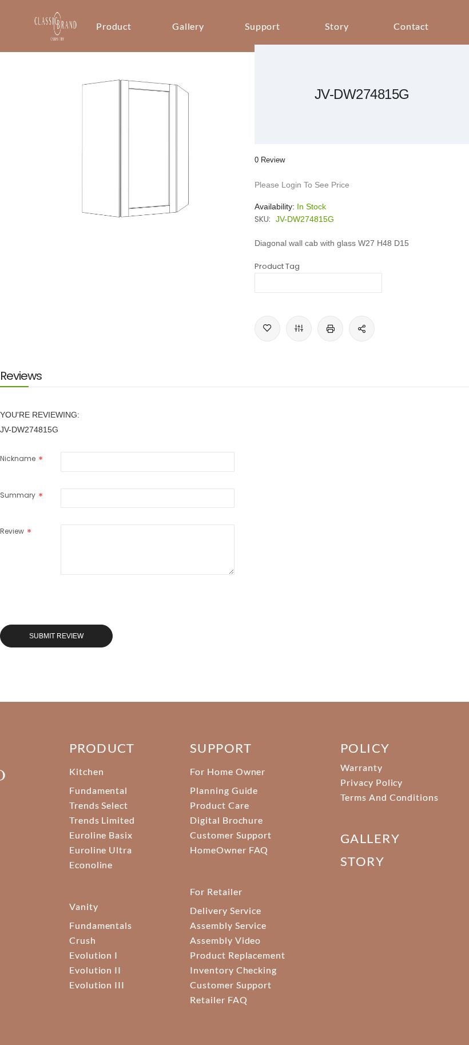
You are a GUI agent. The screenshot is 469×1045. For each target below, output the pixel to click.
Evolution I (93, 954)
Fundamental (98, 790)
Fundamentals (101, 925)
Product (114, 26)
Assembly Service (228, 925)
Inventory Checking (233, 969)
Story (337, 26)
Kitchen (86, 771)
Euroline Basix (101, 834)
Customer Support (231, 834)
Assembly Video (225, 940)
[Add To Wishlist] (267, 328)
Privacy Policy (371, 782)
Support (263, 26)
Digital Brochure (226, 819)
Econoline (91, 864)
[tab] (21, 375)
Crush (82, 940)
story (362, 861)
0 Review (270, 160)
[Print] (330, 328)
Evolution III (97, 984)
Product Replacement (237, 954)
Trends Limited (102, 819)
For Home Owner (227, 771)
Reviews (21, 376)
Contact (412, 26)
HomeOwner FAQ (229, 849)
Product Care (219, 805)
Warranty (361, 767)
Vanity (83, 906)
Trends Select (98, 805)
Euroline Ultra (100, 849)
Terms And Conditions (389, 797)
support (221, 748)
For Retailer (216, 891)
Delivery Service (225, 910)
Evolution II (95, 969)
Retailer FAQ (219, 999)
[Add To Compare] (299, 328)
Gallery (188, 26)
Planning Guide (224, 790)
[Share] (362, 328)
